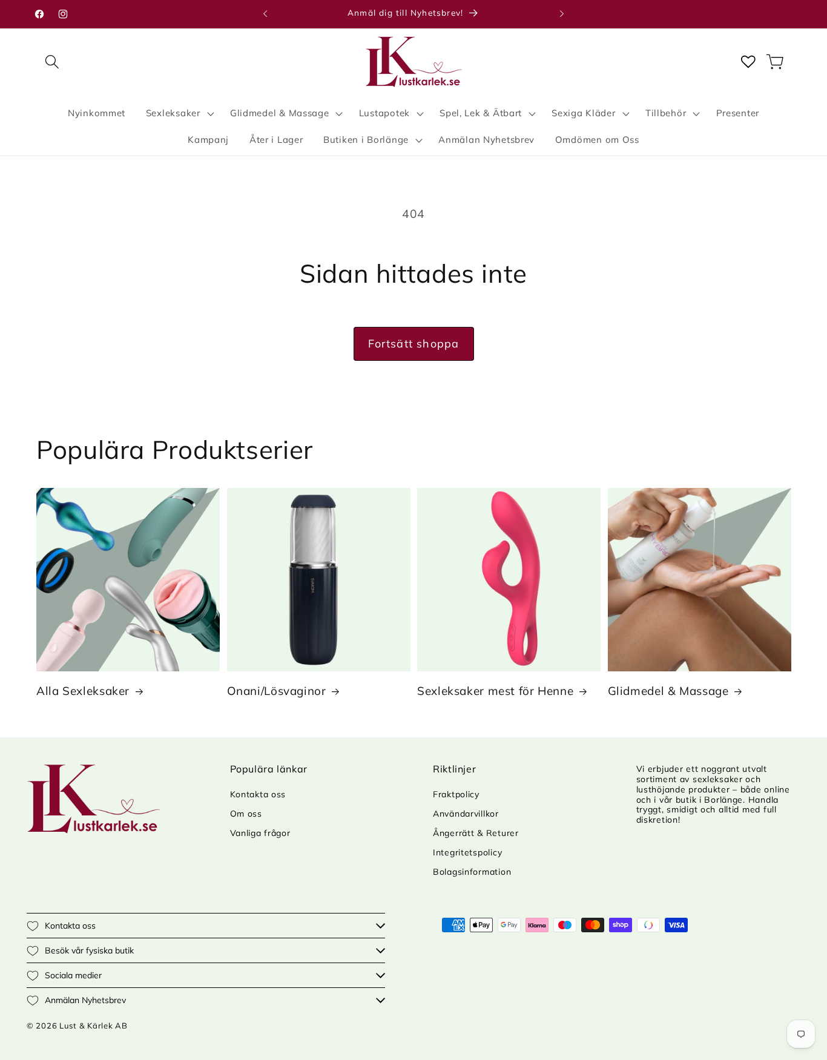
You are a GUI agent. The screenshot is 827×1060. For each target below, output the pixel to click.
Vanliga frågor (260, 833)
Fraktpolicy (456, 794)
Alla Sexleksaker (83, 690)
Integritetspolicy (467, 852)
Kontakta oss (258, 794)
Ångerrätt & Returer (476, 833)
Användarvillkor (466, 813)
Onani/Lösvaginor (276, 690)
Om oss (246, 813)
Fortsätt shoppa (414, 344)
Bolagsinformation (472, 871)
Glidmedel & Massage (668, 690)
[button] (52, 61)
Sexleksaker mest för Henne (495, 690)
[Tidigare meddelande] (265, 14)
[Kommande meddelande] (562, 14)
